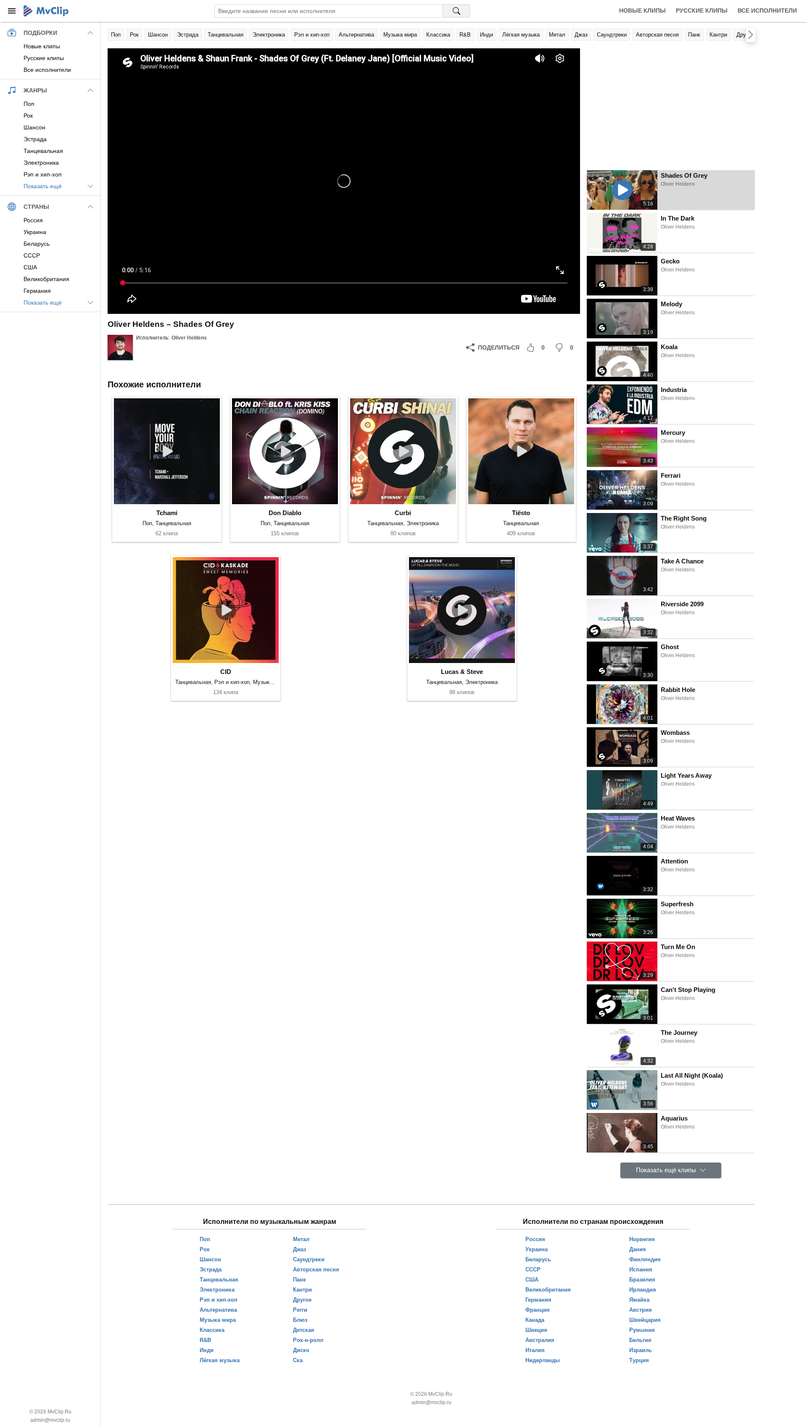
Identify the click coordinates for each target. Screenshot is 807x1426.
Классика (438, 35)
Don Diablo (285, 512)
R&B (465, 35)
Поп (116, 35)
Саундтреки (612, 35)
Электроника (269, 35)
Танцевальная (225, 35)
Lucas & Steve (462, 671)
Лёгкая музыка (521, 35)
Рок (134, 35)
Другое (745, 35)
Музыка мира (400, 35)
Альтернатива (356, 35)
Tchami (166, 512)
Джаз (581, 35)
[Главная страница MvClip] (46, 11)
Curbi (403, 512)
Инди (486, 35)
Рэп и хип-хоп (312, 35)
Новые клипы (642, 10)
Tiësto (521, 512)
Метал (557, 35)
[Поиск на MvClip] (456, 11)
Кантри (718, 35)
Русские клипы (702, 10)
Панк (694, 35)
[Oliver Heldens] (120, 347)
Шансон (158, 35)
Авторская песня (657, 35)
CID (225, 671)
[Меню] (12, 11)
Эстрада (187, 35)
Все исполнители (767, 10)
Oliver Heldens (189, 338)
